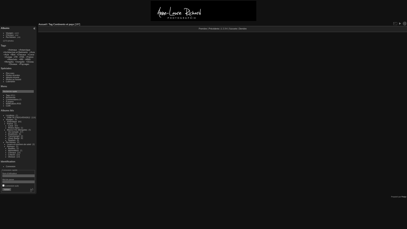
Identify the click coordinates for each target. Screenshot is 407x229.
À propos (10, 102)
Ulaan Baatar (14, 138)
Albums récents (12, 77)
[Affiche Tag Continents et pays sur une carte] (405, 23)
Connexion (10, 166)
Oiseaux (11, 157)
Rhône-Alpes (14, 128)
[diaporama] (400, 23)
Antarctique (12, 122)
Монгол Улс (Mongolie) (17, 130)
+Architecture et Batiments (15, 52)
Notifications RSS (13, 104)
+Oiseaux (12, 64)
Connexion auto (11, 186)
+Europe (8, 57)
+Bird (12, 54)
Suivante (233, 29)
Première (203, 29)
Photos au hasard (13, 79)
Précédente (214, 29)
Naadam (12, 140)
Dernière (243, 29)
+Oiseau (30, 62)
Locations (10, 115)
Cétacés (11, 155)
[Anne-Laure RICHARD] (203, 20)
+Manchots (12, 59)
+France (29, 57)
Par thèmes (11, 37)
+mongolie (19, 62)
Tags (8, 95)
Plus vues (10, 73)
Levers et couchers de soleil (19, 144)
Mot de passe (8, 179)
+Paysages (24, 64)
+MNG (28, 59)
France (10, 124)
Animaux (11, 146)
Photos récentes (13, 75)
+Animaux (12, 50)
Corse (10, 126)
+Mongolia (9, 62)
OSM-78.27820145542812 (18, 117)
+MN (21, 59)
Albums (5, 28)
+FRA (21, 57)
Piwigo (403, 197)
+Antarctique (24, 50)
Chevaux (10, 35)
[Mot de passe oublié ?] (31, 190)
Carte (8, 106)
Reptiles (11, 148)
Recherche (10, 97)
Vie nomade (13, 132)
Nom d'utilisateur (9, 173)
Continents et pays (63, 24)
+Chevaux (21, 54)
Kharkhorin (13, 134)
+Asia (32, 52)
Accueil (42, 24)
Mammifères (13, 150)
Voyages (9, 33)
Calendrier (10, 81)
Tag (51, 24)
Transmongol (14, 136)
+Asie (6, 54)
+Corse (31, 54)
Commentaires (12, 99)
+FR (15, 57)
